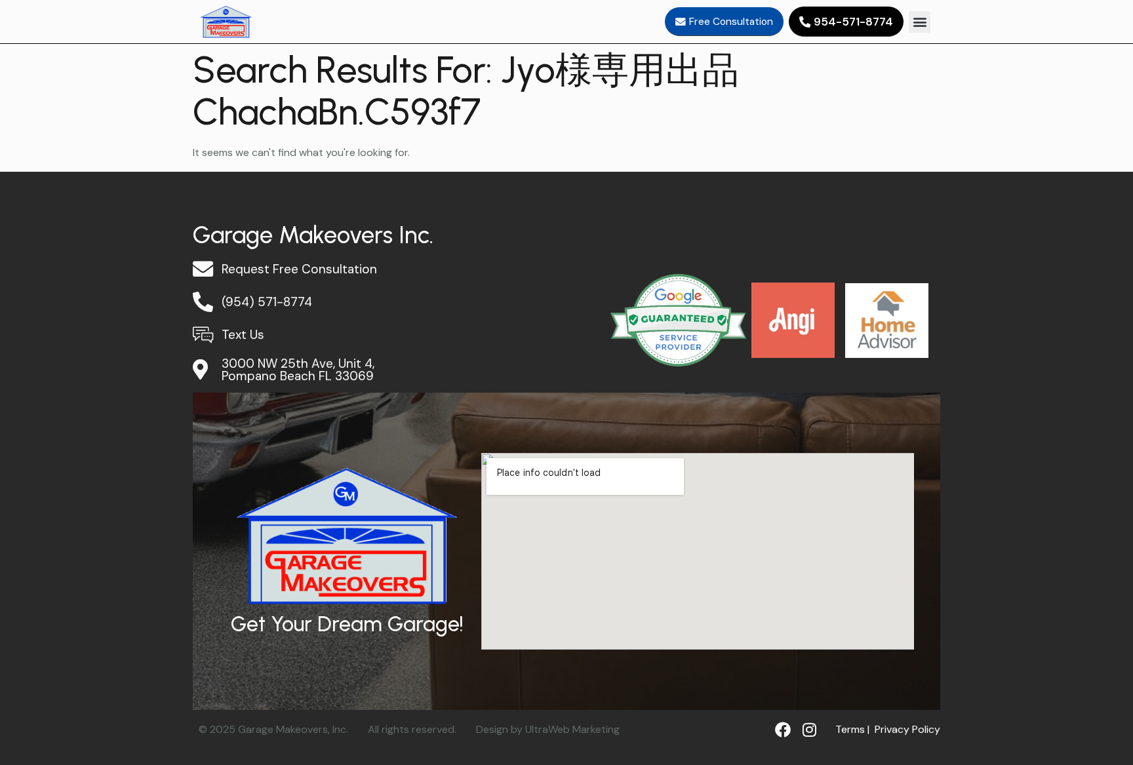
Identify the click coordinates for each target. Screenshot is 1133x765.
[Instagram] (809, 729)
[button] (919, 22)
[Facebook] (783, 729)
